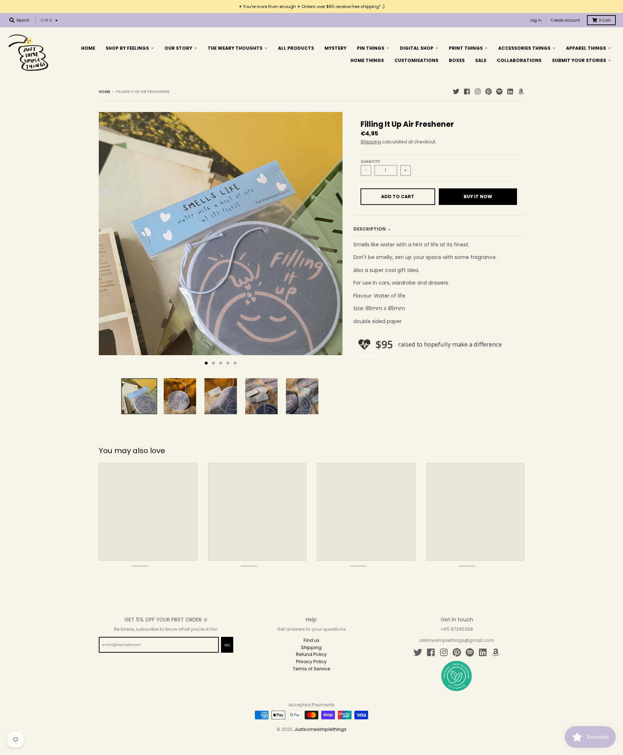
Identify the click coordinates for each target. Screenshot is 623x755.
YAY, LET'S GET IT (360, 404)
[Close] (400, 301)
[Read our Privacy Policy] (393, 443)
